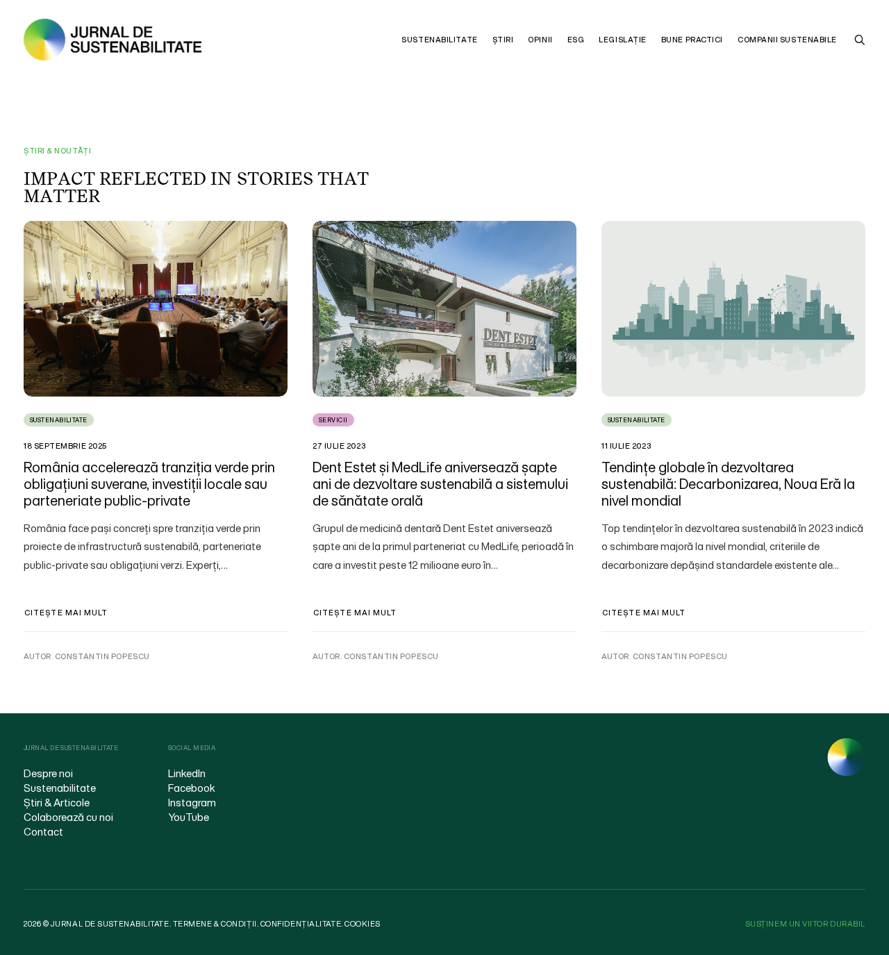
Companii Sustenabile (787, 39)
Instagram (192, 802)
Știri (503, 39)
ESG (576, 39)
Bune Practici (692, 39)
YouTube (188, 816)
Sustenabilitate (439, 39)
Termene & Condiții (215, 923)
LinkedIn (187, 773)
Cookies (362, 923)
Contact (43, 831)
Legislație (623, 39)
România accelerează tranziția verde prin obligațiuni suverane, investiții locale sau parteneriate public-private (149, 483)
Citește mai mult (66, 612)
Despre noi (48, 773)
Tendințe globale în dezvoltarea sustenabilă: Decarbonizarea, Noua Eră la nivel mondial (728, 483)
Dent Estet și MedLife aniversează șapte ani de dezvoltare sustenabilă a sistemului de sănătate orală (440, 483)
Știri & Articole (57, 802)
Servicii (333, 419)
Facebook (191, 787)
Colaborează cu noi (68, 816)
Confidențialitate (300, 923)
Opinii (540, 39)
